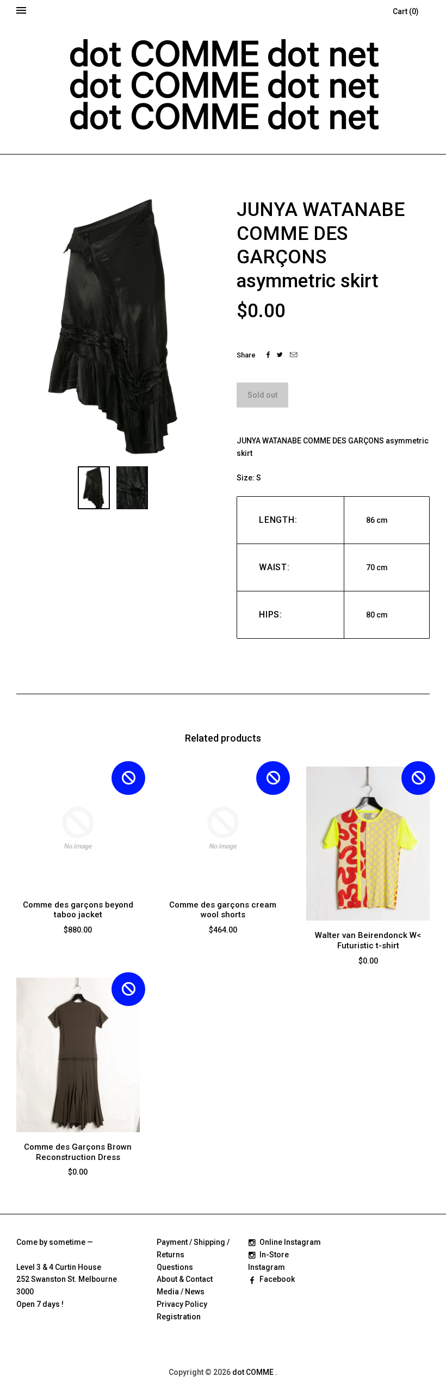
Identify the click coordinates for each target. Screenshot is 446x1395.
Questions (175, 1267)
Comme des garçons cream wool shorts (222, 910)
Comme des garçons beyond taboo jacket (78, 910)
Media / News (181, 1291)
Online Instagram (290, 1242)
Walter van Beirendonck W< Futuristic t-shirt (368, 940)
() (406, 11)
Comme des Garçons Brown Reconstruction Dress (78, 1152)
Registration (179, 1316)
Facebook (277, 1279)
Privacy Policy (182, 1304)
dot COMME (253, 1372)
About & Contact (185, 1279)
